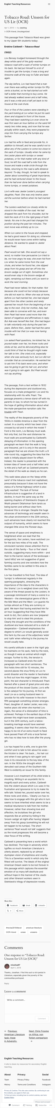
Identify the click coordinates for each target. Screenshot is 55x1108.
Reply (6, 983)
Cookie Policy (9, 1097)
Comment (42, 1018)
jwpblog (23, 28)
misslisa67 (15, 965)
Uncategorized (23, 31)
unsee (23, 932)
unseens (33, 932)
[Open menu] (49, 4)
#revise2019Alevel (13, 928)
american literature (34, 928)
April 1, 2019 (16, 968)
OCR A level (11, 31)
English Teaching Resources (17, 4)
